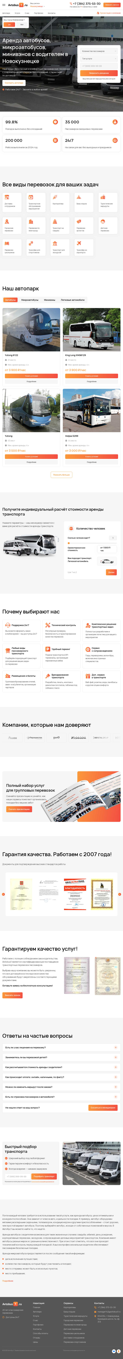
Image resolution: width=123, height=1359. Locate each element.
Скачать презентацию (19, 809)
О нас (27, 13)
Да (9, 24)
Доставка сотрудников (74, 1337)
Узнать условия (31, 376)
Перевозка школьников (74, 1333)
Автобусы (10, 299)
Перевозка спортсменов (75, 1342)
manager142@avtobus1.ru (109, 1311)
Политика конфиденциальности (74, 1350)
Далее (111, 572)
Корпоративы (70, 1307)
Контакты (51, 13)
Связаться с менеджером (103, 1107)
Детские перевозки (72, 1329)
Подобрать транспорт (44, 1176)
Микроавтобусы (29, 299)
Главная (36, 1307)
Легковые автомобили (73, 299)
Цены (35, 1342)
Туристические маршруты (75, 1316)
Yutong (8, 436)
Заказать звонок (112, 5)
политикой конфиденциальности (42, 1181)
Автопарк (6, 13)
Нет (21, 24)
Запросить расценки (99, 73)
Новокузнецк (36, 6)
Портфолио (38, 13)
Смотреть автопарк (14, 82)
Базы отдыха (69, 1311)
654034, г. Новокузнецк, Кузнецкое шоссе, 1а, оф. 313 (109, 1319)
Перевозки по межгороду (75, 1324)
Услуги (17, 13)
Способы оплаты (40, 1333)
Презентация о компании (110, 13)
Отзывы (36, 1337)
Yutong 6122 (11, 355)
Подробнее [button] (31, 381)
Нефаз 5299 (71, 436)
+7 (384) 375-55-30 (87, 3)
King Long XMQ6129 (75, 355)
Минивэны (49, 299)
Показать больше (61, 474)
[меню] (3, 5)
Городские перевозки (73, 1320)
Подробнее (7, 1281)
